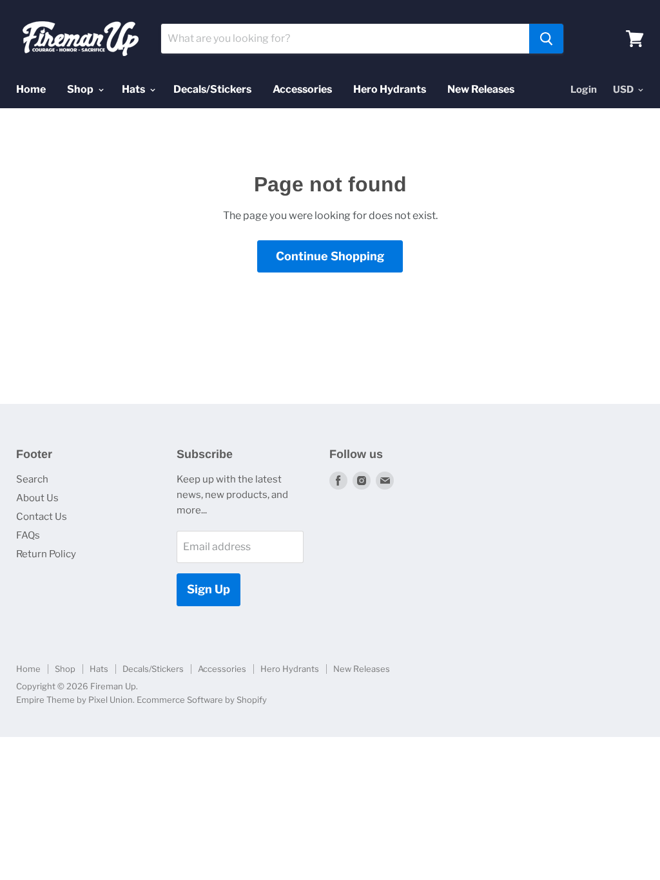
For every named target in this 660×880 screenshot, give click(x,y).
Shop (81, 89)
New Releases (480, 89)
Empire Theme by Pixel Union (74, 699)
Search (32, 479)
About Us (37, 498)
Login (583, 89)
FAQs (28, 535)
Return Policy (46, 554)
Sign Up (208, 589)
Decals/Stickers (212, 89)
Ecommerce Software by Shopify (202, 699)
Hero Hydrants (389, 89)
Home (31, 89)
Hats (134, 89)
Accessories (302, 89)
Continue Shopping (330, 256)
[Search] (546, 38)
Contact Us (41, 516)
